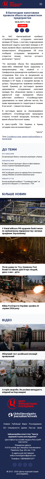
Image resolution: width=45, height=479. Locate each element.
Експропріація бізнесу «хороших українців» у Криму (22, 157)
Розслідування (35, 424)
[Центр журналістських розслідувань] (12, 4)
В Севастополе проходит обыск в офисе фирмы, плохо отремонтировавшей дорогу (21, 165)
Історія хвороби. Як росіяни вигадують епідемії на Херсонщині (22, 390)
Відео (7, 320)
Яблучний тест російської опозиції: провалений (19, 355)
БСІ (4, 428)
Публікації (16, 424)
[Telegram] (27, 30)
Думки (24, 428)
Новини (22, 26)
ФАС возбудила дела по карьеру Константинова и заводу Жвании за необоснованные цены (22, 174)
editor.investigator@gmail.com (23, 455)
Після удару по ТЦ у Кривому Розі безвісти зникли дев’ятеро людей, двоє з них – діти (20, 269)
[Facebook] (17, 30)
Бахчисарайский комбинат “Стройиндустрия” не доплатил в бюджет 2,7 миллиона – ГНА (21, 183)
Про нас (32, 428)
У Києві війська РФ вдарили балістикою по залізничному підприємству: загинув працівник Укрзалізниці (22, 231)
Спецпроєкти (13, 428)
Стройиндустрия (14, 137)
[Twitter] (22, 30)
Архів (39, 428)
